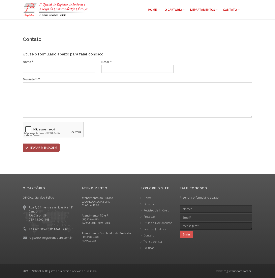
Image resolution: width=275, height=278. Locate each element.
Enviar (186, 234)
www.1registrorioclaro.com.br (233, 271)
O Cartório (150, 204)
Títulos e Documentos (158, 223)
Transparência (153, 242)
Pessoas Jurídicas (155, 229)
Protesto (149, 217)
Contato (149, 235)
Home (148, 198)
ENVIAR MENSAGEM (43, 147)
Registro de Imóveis (156, 210)
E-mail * (106, 62)
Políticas (149, 248)
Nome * (28, 62)
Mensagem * (31, 79)
